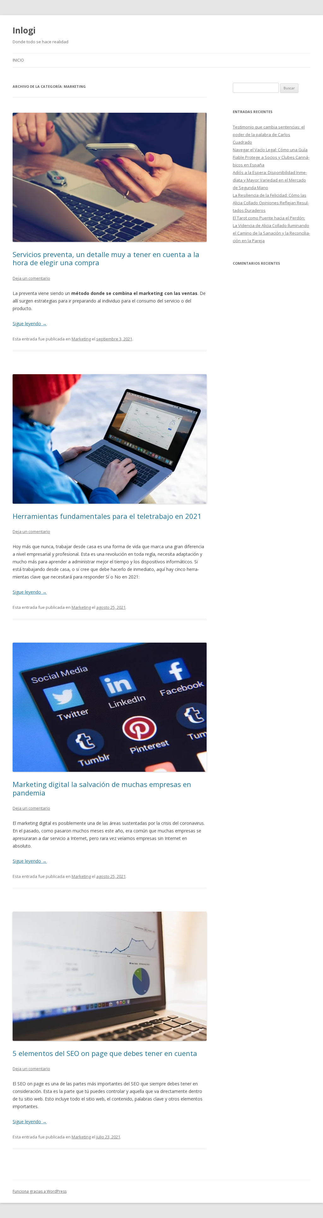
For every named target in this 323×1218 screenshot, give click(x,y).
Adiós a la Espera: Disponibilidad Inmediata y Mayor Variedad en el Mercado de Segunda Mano (270, 180)
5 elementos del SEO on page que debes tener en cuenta (105, 1053)
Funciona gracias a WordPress (40, 1191)
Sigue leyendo (30, 324)
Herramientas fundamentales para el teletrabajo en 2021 (107, 516)
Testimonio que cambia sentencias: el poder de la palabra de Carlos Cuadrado (269, 134)
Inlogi (24, 30)
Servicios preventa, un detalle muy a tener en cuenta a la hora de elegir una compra (106, 258)
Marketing (81, 339)
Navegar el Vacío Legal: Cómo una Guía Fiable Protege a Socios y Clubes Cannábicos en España (271, 157)
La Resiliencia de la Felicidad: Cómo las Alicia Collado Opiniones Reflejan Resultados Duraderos (271, 202)
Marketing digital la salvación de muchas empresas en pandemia (102, 788)
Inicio (18, 60)
